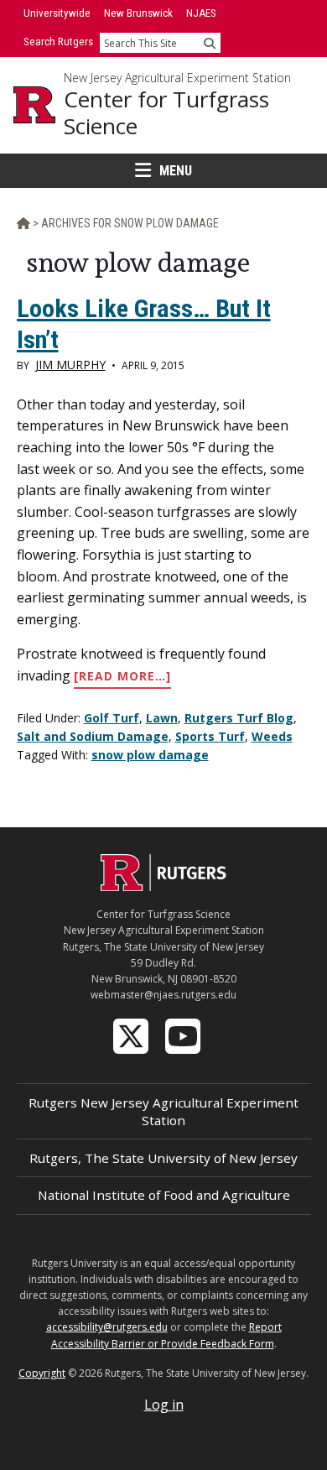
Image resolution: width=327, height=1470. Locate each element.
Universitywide (57, 13)
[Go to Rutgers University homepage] (34, 105)
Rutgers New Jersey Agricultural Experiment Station (163, 1111)
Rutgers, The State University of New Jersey (163, 1157)
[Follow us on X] (132, 1035)
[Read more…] (122, 677)
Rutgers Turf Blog (238, 718)
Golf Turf (111, 718)
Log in (164, 1404)
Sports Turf (210, 736)
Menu (175, 171)
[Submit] (209, 43)
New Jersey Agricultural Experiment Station (177, 78)
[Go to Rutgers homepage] (163, 886)
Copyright (41, 1373)
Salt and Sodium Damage (93, 736)
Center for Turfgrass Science (166, 113)
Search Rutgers (58, 41)
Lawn (162, 718)
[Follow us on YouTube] (184, 1035)
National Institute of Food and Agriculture (164, 1194)
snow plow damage (150, 755)
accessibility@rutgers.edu (107, 1327)
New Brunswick (138, 13)
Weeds (272, 736)
